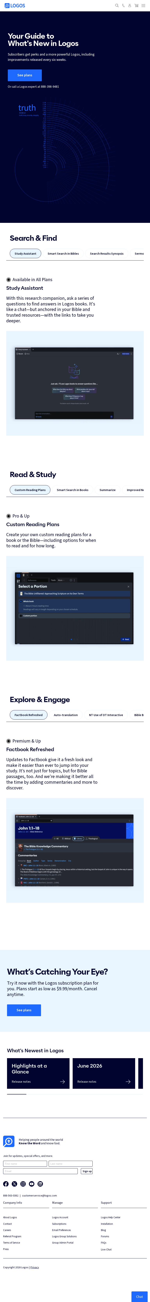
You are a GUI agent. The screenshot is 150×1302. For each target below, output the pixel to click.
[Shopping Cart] (136, 5)
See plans (24, 75)
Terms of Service (11, 1242)
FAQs (103, 1242)
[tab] (25, 253)
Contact (7, 1223)
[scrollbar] (75, 1094)
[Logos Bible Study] (15, 6)
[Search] (117, 5)
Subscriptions (59, 1223)
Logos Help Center (110, 1217)
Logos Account (60, 1217)
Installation (107, 1223)
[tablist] (75, 255)
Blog (103, 1230)
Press (6, 1249)
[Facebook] (6, 1184)
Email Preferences (61, 1230)
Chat (139, 1296)
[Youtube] (31, 1184)
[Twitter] (14, 1184)
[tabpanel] (75, 356)
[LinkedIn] (40, 1184)
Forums (105, 1236)
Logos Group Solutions (64, 1236)
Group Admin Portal (62, 1242)
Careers (7, 1230)
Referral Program (12, 1236)
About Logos (10, 1217)
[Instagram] (23, 1184)
